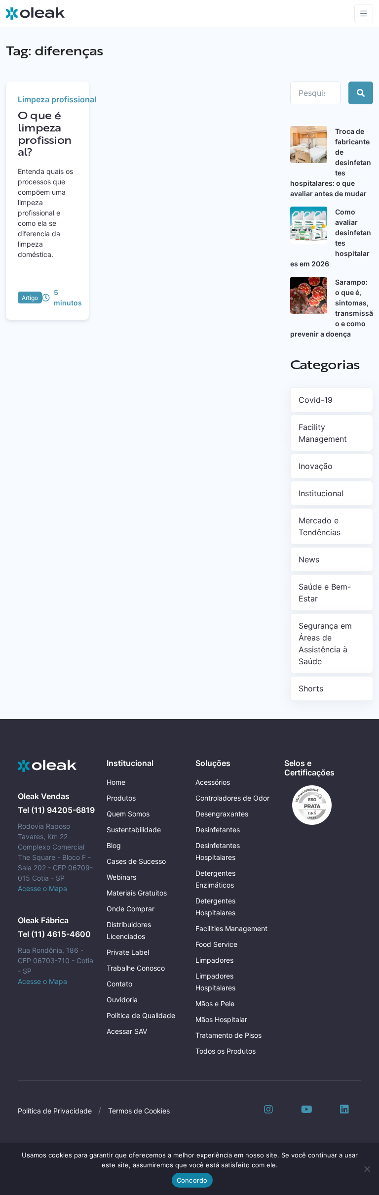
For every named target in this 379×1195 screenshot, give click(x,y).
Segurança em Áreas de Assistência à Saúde (325, 643)
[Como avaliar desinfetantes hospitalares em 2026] (308, 225)
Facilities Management (231, 928)
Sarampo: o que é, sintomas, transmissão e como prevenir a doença (331, 308)
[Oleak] (35, 13)
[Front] (47, 766)
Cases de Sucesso (136, 861)
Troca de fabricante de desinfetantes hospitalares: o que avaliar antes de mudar (330, 162)
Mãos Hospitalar (221, 1019)
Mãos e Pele (214, 1003)
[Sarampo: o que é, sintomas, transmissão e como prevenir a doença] (308, 295)
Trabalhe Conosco (136, 968)
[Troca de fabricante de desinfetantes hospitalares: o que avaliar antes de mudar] (308, 144)
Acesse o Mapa (42, 888)
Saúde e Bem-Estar (325, 592)
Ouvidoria (122, 999)
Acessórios (212, 782)
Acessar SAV (127, 1031)
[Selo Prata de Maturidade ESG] (308, 805)
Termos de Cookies (139, 1111)
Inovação (316, 466)
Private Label (128, 952)
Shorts (311, 688)
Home (116, 782)
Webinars (121, 877)
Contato (119, 984)
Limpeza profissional (57, 99)
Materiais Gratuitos (137, 893)
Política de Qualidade (141, 1015)
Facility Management (323, 433)
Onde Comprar (130, 908)
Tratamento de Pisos (228, 1035)
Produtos (121, 798)
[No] (367, 1169)
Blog (114, 845)
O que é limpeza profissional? (44, 133)
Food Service (216, 944)
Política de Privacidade (55, 1111)
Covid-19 (316, 400)
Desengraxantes (221, 814)
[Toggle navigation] (363, 13)
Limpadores (214, 960)
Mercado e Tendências (320, 526)
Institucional (321, 493)
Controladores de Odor (232, 798)
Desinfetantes (217, 829)
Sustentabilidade (134, 829)
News (309, 559)
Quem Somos (128, 814)
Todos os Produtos (225, 1051)
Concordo (192, 1180)
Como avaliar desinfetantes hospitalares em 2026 (330, 238)
